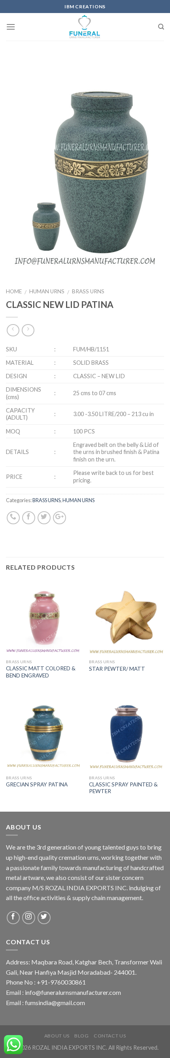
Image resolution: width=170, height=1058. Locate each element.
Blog (81, 1036)
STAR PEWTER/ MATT (117, 669)
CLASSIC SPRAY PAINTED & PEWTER (123, 788)
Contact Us (110, 1036)
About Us (57, 1036)
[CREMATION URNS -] (85, 27)
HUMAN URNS (46, 291)
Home (14, 291)
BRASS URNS (88, 291)
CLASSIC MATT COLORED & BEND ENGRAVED (41, 672)
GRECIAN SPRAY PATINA (37, 784)
